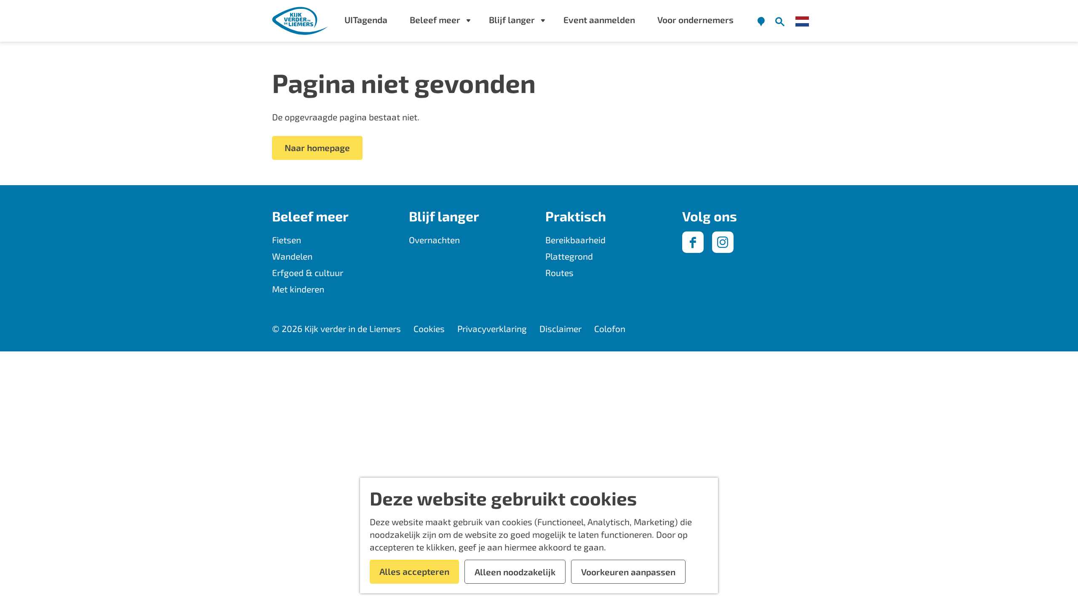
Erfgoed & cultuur (307, 272)
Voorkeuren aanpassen (628, 571)
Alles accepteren (414, 571)
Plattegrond (569, 256)
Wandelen (292, 256)
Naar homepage (317, 147)
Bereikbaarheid (575, 239)
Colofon (609, 328)
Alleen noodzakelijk (515, 571)
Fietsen (286, 239)
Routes (559, 272)
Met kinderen (298, 289)
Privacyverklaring (492, 328)
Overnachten (434, 239)
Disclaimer (560, 328)
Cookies (429, 328)
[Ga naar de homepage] (300, 21)
